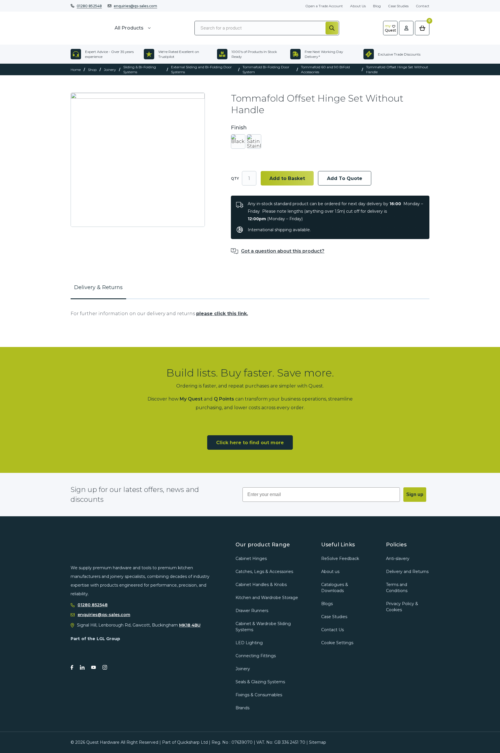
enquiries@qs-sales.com (135, 6)
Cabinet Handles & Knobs (261, 584)
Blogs (327, 603)
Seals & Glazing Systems (260, 681)
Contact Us (332, 629)
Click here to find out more (250, 442)
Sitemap (317, 742)
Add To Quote (344, 178)
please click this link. (222, 313)
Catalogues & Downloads (334, 587)
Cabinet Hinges (251, 558)
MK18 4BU (190, 625)
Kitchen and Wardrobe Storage (267, 597)
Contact (422, 6)
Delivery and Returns (407, 571)
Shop (92, 69)
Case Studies (398, 6)
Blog (377, 6)
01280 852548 (89, 6)
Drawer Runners (252, 610)
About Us (358, 6)
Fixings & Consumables (259, 694)
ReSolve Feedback (340, 558)
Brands (242, 707)
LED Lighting (249, 642)
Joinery (110, 69)
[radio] (238, 141)
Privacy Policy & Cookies (402, 606)
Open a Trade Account (324, 6)
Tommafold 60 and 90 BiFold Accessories (325, 69)
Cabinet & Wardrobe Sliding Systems (263, 626)
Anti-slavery (397, 558)
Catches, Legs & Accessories (264, 571)
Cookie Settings (337, 642)
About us (330, 571)
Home (76, 69)
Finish (239, 127)
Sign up (414, 494)
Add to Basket (287, 178)
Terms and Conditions (396, 587)
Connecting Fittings (256, 655)
